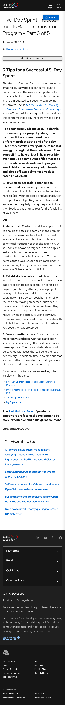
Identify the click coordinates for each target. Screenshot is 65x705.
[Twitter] (53, 538)
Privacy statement (10, 693)
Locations (38, 665)
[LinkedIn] (38, 538)
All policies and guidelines (14, 697)
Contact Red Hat (10, 669)
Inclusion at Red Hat (11, 673)
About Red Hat (9, 662)
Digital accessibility (42, 697)
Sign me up (10, 637)
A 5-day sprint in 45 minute (19, 397)
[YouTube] (45, 538)
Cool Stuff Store (41, 673)
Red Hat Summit (10, 677)
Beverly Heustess (17, 49)
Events (5, 665)
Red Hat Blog (40, 669)
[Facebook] (60, 538)
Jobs (36, 662)
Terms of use (39, 693)
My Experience (13, 402)
